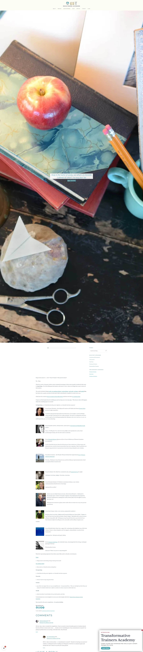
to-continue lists (76, 396)
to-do (50, 391)
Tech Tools (91, 361)
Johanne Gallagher (52, 542)
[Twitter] (41, 608)
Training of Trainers (93, 376)
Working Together (92, 371)
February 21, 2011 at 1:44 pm (46, 622)
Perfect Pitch (82, 408)
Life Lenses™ (91, 359)
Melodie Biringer (52, 439)
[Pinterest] (43, 608)
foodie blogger (74, 471)
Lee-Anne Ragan (51, 636)
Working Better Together (48, 610)
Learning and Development (94, 357)
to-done (76, 391)
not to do (71, 391)
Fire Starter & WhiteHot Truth (77, 425)
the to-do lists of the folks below (55, 396)
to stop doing (65, 391)
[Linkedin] (37, 608)
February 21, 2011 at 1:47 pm (53, 638)
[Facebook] (39, 608)
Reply (37, 631)
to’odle (82, 391)
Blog (69, 180)
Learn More (105, 648)
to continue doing (56, 391)
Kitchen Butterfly (44, 620)
